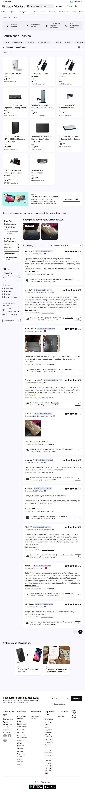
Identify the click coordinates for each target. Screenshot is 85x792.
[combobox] (6, 42)
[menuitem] (23, 12)
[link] (71, 199)
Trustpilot (61, 716)
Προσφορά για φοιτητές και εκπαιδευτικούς (8, 724)
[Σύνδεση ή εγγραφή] (76, 6)
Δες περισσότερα (32, 271)
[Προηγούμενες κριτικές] (75, 632)
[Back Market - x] (5, 740)
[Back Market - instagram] (5, 735)
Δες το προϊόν (69, 279)
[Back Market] (13, 6)
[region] (53, 232)
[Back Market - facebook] (9, 735)
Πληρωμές (20, 729)
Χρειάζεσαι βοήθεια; (64, 6)
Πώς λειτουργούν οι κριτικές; (11, 258)
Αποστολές (21, 732)
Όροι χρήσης (49, 719)
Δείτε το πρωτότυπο (47, 274)
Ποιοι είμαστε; (8, 719)
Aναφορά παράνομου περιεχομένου (49, 752)
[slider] (4, 278)
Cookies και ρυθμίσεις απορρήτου (48, 734)
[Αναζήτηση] (28, 6)
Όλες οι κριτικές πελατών (20, 761)
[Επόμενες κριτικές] (80, 632)
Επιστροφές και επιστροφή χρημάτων (22, 737)
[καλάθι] (80, 6)
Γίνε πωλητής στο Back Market (21, 718)
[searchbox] (41, 6)
